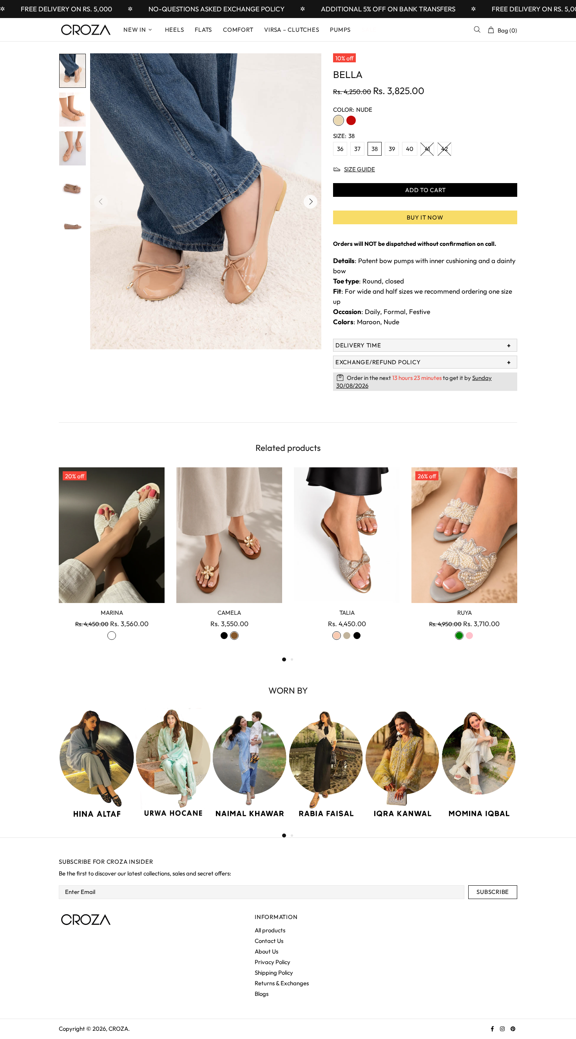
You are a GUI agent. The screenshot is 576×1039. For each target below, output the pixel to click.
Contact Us (269, 941)
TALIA (347, 612)
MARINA (112, 612)
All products (270, 930)
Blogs (261, 993)
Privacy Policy (272, 962)
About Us (266, 951)
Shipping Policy (274, 972)
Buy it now (425, 217)
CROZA (86, 29)
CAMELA (229, 612)
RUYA (464, 612)
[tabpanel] (111, 561)
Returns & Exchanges (282, 983)
